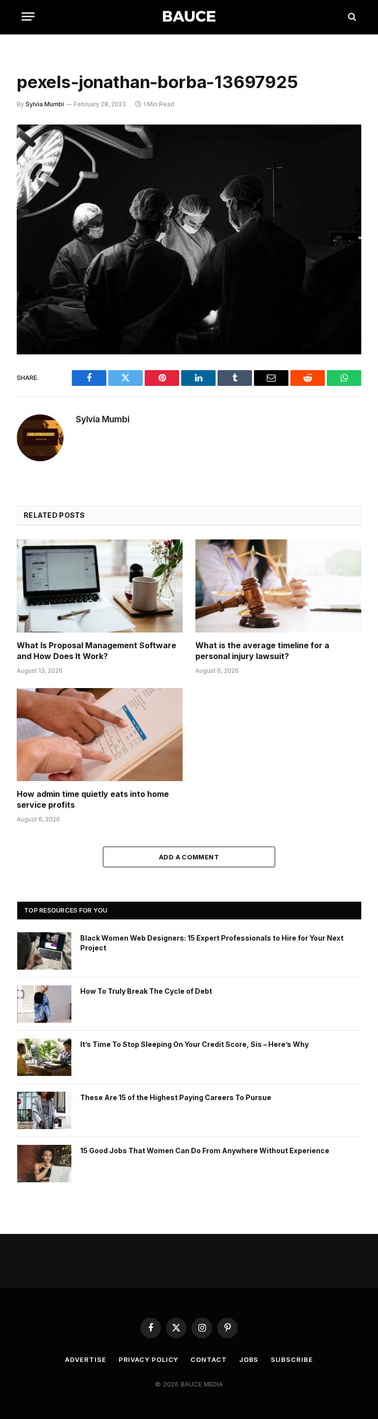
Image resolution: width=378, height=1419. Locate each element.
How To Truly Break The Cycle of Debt (146, 991)
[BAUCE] (189, 16)
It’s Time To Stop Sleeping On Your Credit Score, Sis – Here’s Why (194, 1044)
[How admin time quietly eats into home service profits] (100, 735)
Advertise (85, 1359)
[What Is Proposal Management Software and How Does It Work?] (100, 586)
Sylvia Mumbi (45, 104)
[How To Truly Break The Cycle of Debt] (44, 1004)
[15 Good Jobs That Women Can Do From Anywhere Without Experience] (44, 1163)
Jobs (249, 1359)
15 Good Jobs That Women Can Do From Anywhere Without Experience (204, 1150)
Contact (208, 1359)
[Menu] (28, 16)
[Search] (351, 16)
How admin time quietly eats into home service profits (93, 799)
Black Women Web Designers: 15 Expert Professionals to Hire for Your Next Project (212, 943)
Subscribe (292, 1359)
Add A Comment (189, 857)
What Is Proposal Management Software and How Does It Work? (96, 650)
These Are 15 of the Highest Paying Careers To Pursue (175, 1097)
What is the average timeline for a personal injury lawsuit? (262, 650)
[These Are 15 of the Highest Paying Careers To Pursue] (44, 1110)
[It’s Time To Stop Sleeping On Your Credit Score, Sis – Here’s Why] (44, 1057)
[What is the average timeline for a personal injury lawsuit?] (278, 586)
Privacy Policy (149, 1359)
